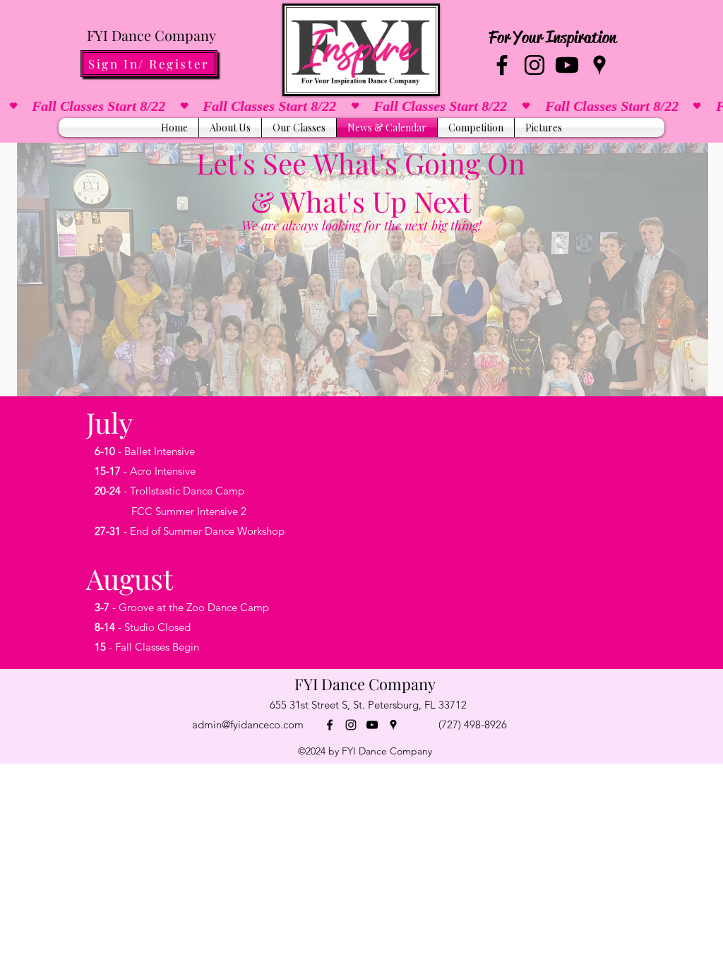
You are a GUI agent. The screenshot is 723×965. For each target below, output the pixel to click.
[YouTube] (372, 725)
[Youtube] (567, 65)
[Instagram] (534, 65)
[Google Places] (599, 65)
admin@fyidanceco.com (248, 724)
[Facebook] (502, 65)
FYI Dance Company (151, 35)
